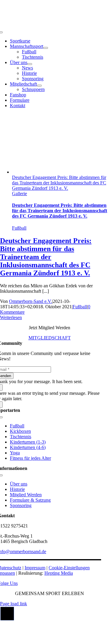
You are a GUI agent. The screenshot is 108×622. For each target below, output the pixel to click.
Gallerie (19, 193)
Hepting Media (58, 573)
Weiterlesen (11, 317)
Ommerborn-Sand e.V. (30, 301)
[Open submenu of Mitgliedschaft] (39, 86)
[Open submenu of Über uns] (29, 64)
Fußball (19, 227)
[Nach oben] (7, 619)
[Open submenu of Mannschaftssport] (45, 48)
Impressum (35, 567)
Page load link (13, 603)
